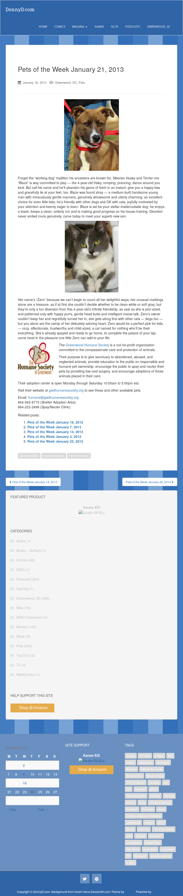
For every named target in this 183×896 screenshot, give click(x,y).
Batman (132, 769)
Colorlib (130, 892)
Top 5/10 (23, 655)
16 (25, 783)
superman (167, 849)
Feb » (42, 809)
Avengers (163, 762)
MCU (161, 822)
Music (20, 636)
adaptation (145, 762)
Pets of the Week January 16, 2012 (55, 422)
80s (170, 756)
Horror (131, 802)
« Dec (12, 809)
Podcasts (132, 27)
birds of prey (134, 776)
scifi (129, 836)
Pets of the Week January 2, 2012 (54, 436)
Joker (161, 809)
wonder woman (161, 856)
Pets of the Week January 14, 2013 (55, 431)
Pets (82, 82)
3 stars (131, 756)
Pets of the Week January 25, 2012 (55, 441)
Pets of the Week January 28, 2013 (149, 482)
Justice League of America (144, 816)
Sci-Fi (114, 27)
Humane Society (54, 456)
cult (166, 782)
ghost (153, 789)
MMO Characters (29, 617)
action (130, 762)
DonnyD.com (20, 9)
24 (32, 791)
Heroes (169, 796)
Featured (23, 579)
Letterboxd (133, 822)
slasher (140, 836)
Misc (19, 607)
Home (43, 27)
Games (99, 27)
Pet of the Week (79, 456)
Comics (59, 27)
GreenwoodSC (29, 456)
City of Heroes (136, 782)
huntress (132, 809)
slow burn (156, 836)
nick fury (143, 829)
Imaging (78, 27)
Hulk (142, 802)
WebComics (25, 674)
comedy (154, 782)
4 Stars (159, 756)
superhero (150, 849)
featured (140, 789)
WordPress (159, 892)
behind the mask (151, 769)
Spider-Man (152, 842)
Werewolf (140, 856)
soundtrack (134, 842)
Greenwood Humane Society (87, 344)
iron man (147, 809)
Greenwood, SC (158, 27)
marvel (149, 822)
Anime (21, 541)
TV (18, 665)
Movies (21, 626)
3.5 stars (144, 756)
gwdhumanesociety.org (66, 390)
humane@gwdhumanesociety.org (53, 397)
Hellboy (155, 796)
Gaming (22, 588)
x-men (131, 862)
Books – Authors (28, 550)
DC (129, 789)
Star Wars (133, 849)
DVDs (20, 569)
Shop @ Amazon (33, 708)
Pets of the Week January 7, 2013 (54, 427)
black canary (155, 776)
